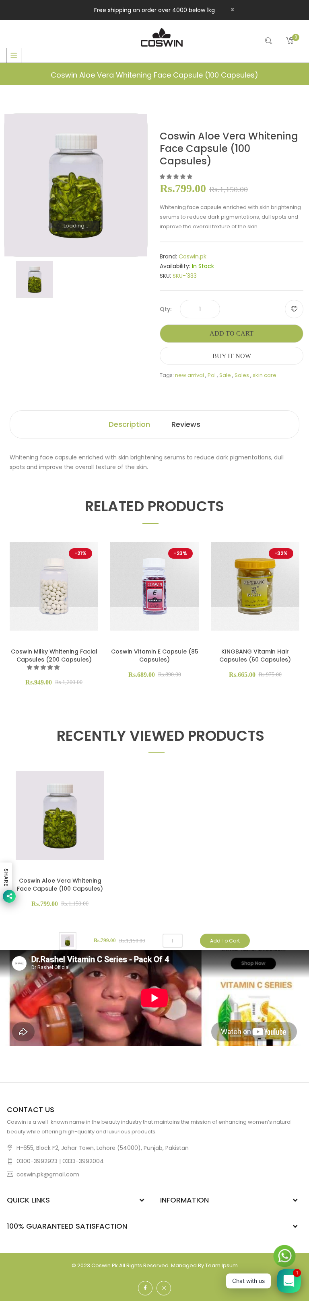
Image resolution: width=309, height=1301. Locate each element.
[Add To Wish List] (294, 309)
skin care (264, 375)
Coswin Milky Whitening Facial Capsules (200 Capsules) (54, 655)
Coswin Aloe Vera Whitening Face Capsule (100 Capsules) (60, 885)
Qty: (165, 309)
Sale (225, 375)
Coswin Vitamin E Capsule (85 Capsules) (154, 655)
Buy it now (231, 355)
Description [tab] (129, 424)
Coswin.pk (192, 256)
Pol (212, 375)
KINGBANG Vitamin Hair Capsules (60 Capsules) (255, 655)
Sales (242, 375)
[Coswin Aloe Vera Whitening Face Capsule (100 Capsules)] (34, 279)
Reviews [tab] (185, 424)
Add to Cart (231, 333)
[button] (177, 176)
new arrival (189, 375)
